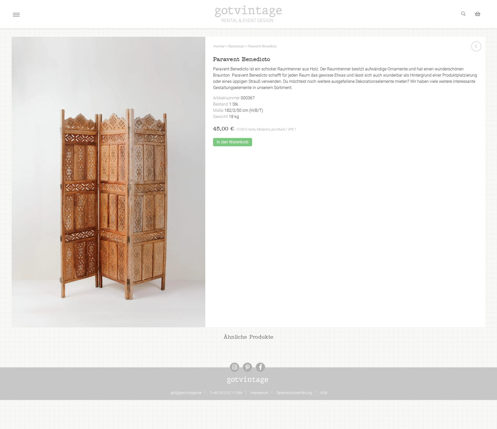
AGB (323, 393)
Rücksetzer (236, 46)
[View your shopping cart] (479, 13)
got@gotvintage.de (186, 393)
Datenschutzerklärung (294, 393)
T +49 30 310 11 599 (225, 393)
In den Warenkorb (232, 142)
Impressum (259, 393)
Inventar (219, 46)
